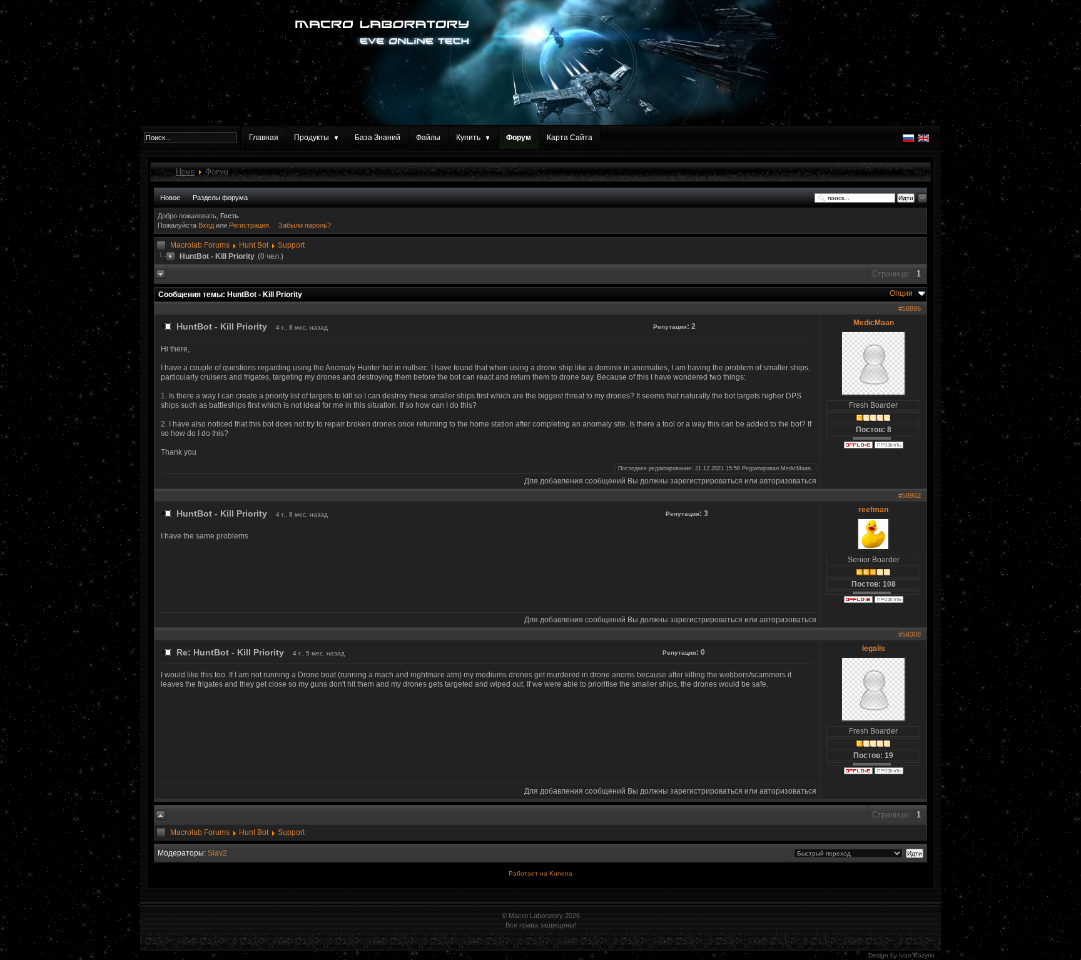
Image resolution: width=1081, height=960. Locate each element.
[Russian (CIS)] (908, 141)
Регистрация (249, 225)
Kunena (560, 873)
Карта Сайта (569, 137)
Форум (518, 137)
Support (291, 245)
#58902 (909, 495)
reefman (873, 509)
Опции (901, 293)
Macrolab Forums (200, 245)
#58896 (909, 308)
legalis (873, 648)
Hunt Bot (253, 245)
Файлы (428, 137)
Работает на (528, 873)
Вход (207, 225)
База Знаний (377, 137)
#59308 (909, 634)
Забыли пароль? (304, 225)
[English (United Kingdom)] (923, 141)
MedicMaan (873, 322)
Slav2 (217, 853)
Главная (263, 137)
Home (185, 171)
